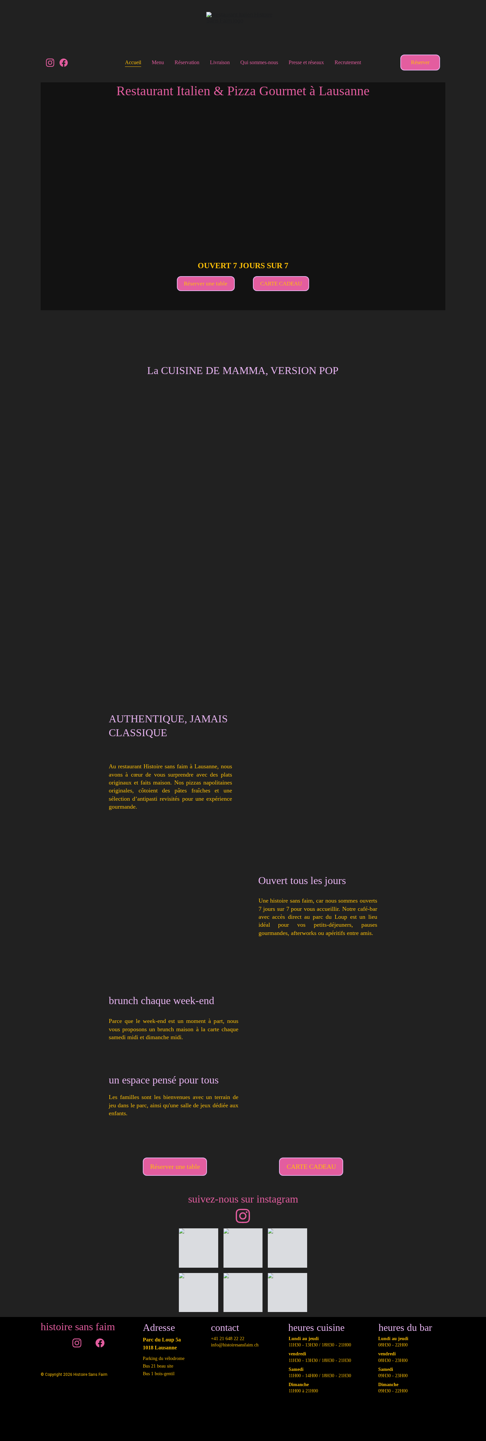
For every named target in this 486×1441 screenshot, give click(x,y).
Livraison (220, 62)
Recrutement (348, 62)
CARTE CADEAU (281, 283)
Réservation (187, 62)
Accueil (133, 62)
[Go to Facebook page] (64, 63)
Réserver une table (205, 283)
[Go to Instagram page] (53, 63)
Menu (158, 62)
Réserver (420, 62)
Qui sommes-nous (259, 62)
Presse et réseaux (306, 62)
